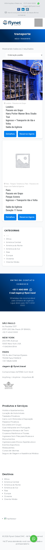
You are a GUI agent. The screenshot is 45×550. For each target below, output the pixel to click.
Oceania (10, 259)
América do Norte (14, 245)
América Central (13, 242)
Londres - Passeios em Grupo (16, 103)
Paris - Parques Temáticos (15, 184)
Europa (9, 255)
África (8, 239)
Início (17, 39)
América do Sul (13, 249)
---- (7, 236)
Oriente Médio (12, 262)
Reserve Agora (27, 134)
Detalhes (10, 134)
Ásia (8, 252)
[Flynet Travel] (11, 23)
